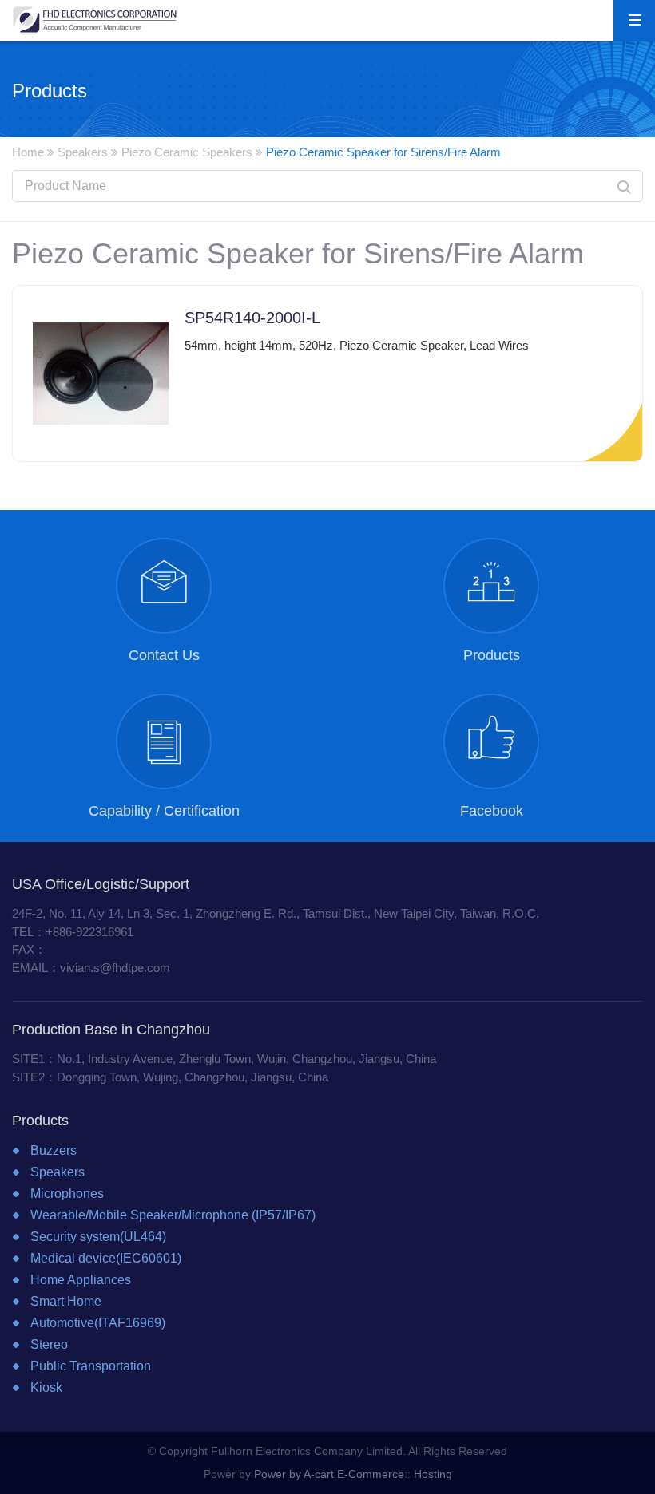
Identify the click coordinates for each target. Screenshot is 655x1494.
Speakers (83, 152)
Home (28, 152)
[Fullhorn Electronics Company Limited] (95, 19)
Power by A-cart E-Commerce (329, 1474)
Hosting (433, 1474)
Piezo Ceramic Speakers (186, 152)
